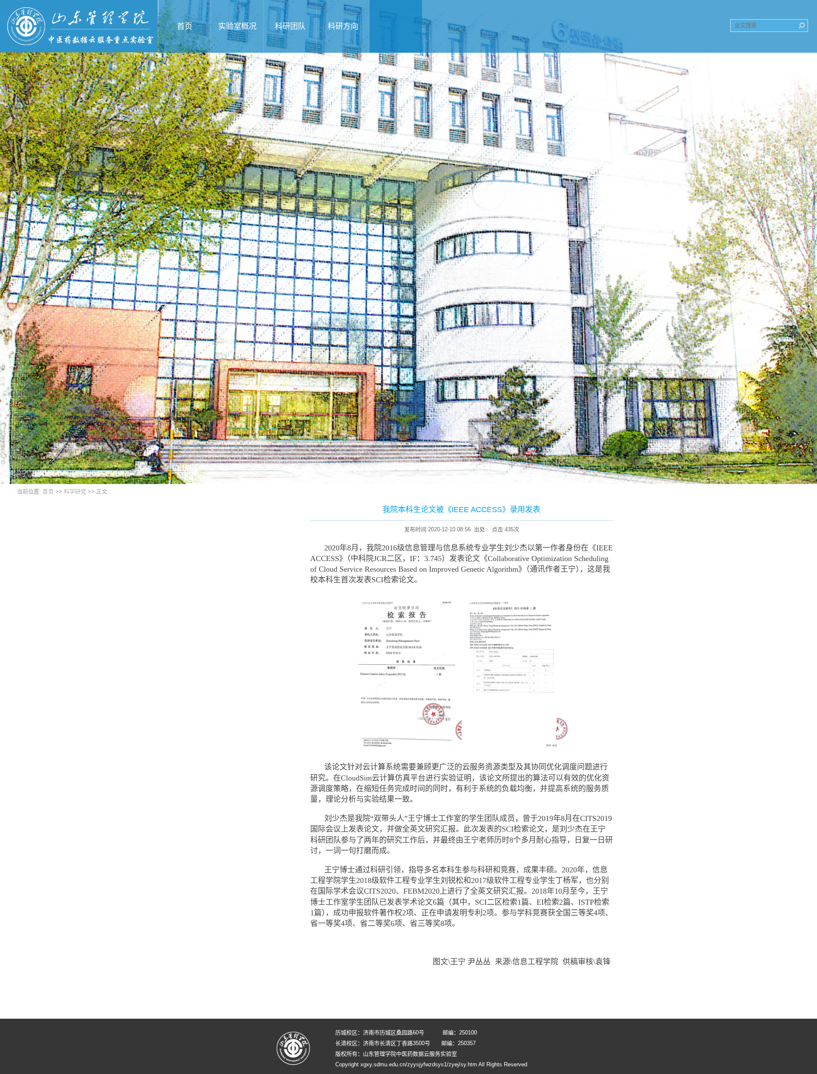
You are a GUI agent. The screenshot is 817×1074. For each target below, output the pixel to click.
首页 (48, 491)
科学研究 (75, 491)
